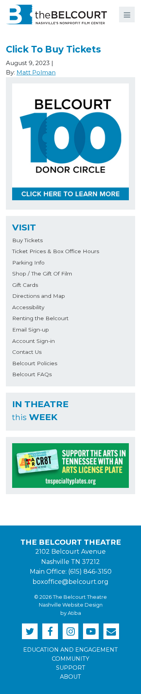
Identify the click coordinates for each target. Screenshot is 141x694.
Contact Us (27, 352)
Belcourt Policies (34, 363)
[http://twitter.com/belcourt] (30, 631)
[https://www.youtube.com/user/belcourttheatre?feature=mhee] (91, 631)
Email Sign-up (30, 329)
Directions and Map (38, 296)
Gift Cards (25, 285)
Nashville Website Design (71, 605)
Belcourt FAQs (32, 374)
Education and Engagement (70, 649)
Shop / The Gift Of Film (42, 273)
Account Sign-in (33, 341)
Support (70, 667)
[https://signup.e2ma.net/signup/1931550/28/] (111, 631)
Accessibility (28, 307)
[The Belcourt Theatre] (56, 14)
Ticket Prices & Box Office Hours (55, 251)
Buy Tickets (27, 240)
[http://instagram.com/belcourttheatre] (70, 631)
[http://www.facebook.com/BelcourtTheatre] (50, 631)
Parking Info (28, 262)
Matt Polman (36, 72)
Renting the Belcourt (40, 318)
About (70, 676)
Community (70, 658)
